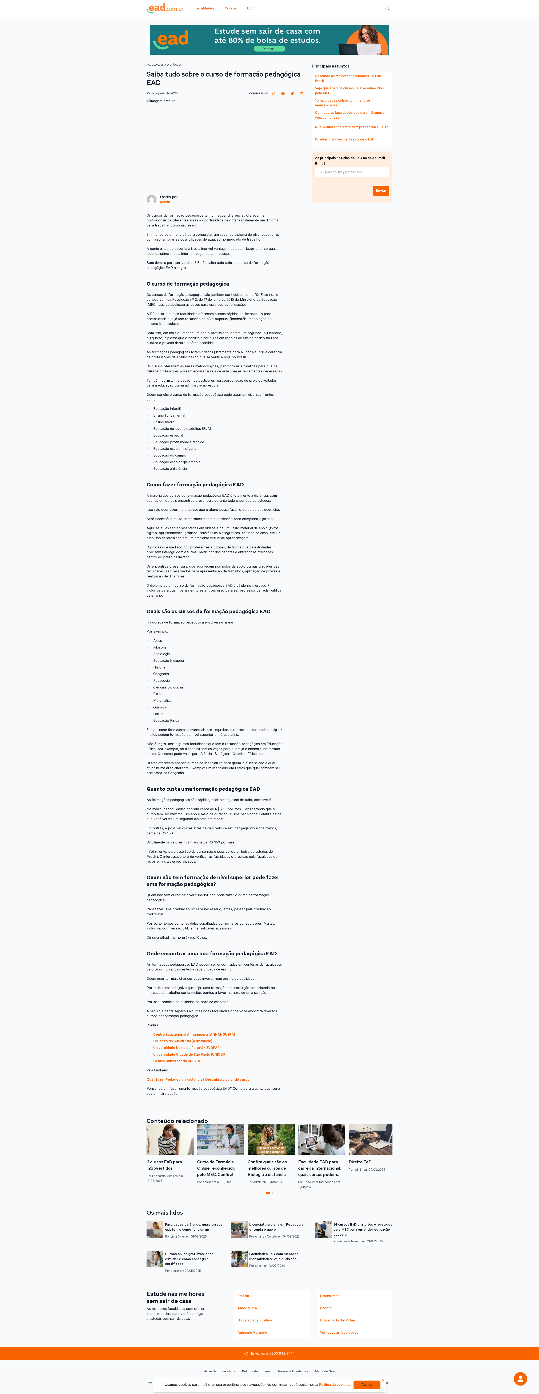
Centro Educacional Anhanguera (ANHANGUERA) (194, 1034)
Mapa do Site (325, 1371)
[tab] (268, 1193)
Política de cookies (256, 1371)
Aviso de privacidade (219, 1371)
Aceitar (367, 1384)
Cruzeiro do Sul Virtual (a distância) (182, 1041)
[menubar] (224, 8)
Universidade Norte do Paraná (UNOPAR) (187, 1048)
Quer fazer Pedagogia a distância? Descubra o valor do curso (198, 1079)
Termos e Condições (292, 1371)
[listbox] (352, 109)
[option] (352, 78)
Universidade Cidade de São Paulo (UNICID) (189, 1054)
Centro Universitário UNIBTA (176, 1061)
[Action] (269, 40)
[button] (520, 1379)
